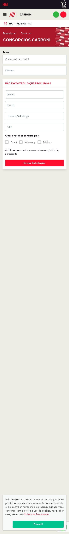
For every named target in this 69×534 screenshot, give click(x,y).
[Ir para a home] (27, 15)
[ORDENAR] (34, 70)
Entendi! (38, 524)
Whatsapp (30, 142)
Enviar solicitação (34, 163)
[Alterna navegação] (5, 14)
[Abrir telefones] (63, 14)
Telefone (47, 142)
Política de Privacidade (36, 514)
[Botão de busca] (62, 59)
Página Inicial (9, 33)
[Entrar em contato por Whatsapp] (56, 14)
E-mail (14, 142)
